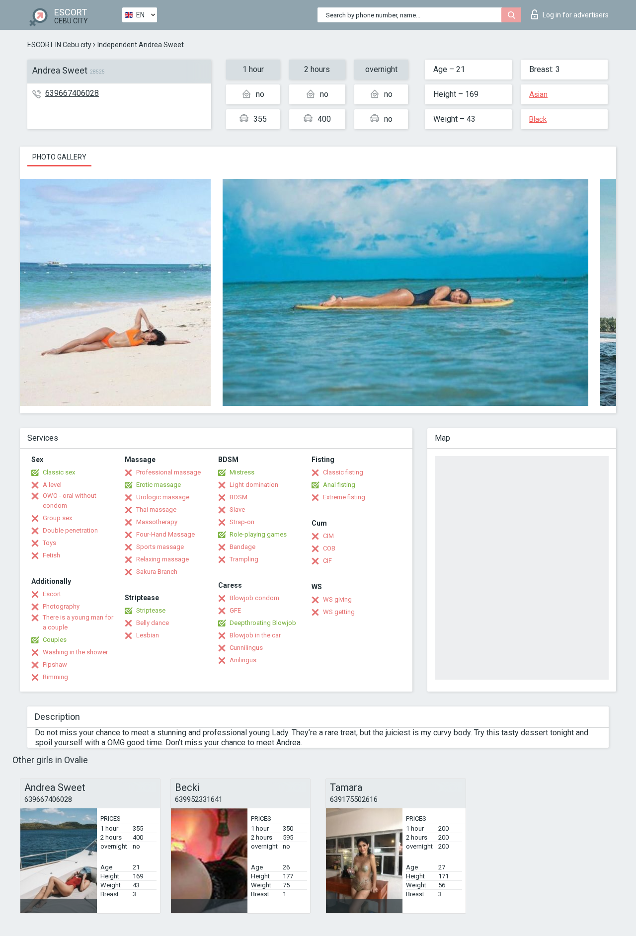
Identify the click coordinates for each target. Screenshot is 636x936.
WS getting (339, 612)
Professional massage (168, 472)
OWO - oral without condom (69, 500)
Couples (55, 639)
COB (329, 548)
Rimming (55, 677)
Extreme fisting (344, 497)
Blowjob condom (254, 598)
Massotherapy (156, 522)
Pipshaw (55, 664)
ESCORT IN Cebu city (59, 45)
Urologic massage (162, 497)
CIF (327, 560)
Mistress (242, 472)
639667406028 (72, 93)
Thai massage (156, 509)
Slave (237, 509)
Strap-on (242, 522)
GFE (235, 610)
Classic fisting (343, 472)
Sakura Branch (156, 571)
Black (538, 119)
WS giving (337, 599)
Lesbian (147, 635)
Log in (576, 15)
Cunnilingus (246, 647)
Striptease (150, 610)
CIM (328, 536)
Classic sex (59, 472)
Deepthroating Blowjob (263, 622)
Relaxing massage (162, 559)
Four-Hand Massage (165, 534)
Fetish (51, 555)
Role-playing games (258, 534)
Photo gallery (59, 157)
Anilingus (243, 660)
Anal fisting (339, 484)
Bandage (242, 546)
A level (52, 484)
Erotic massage (158, 484)
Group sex (57, 518)
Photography (61, 606)
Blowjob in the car (255, 635)
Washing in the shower (75, 652)
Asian (538, 94)
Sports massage (160, 546)
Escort (52, 594)
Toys (49, 542)
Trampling (244, 559)
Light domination (254, 484)
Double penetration (70, 530)
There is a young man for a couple (78, 622)
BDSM (238, 497)
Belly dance (152, 622)
